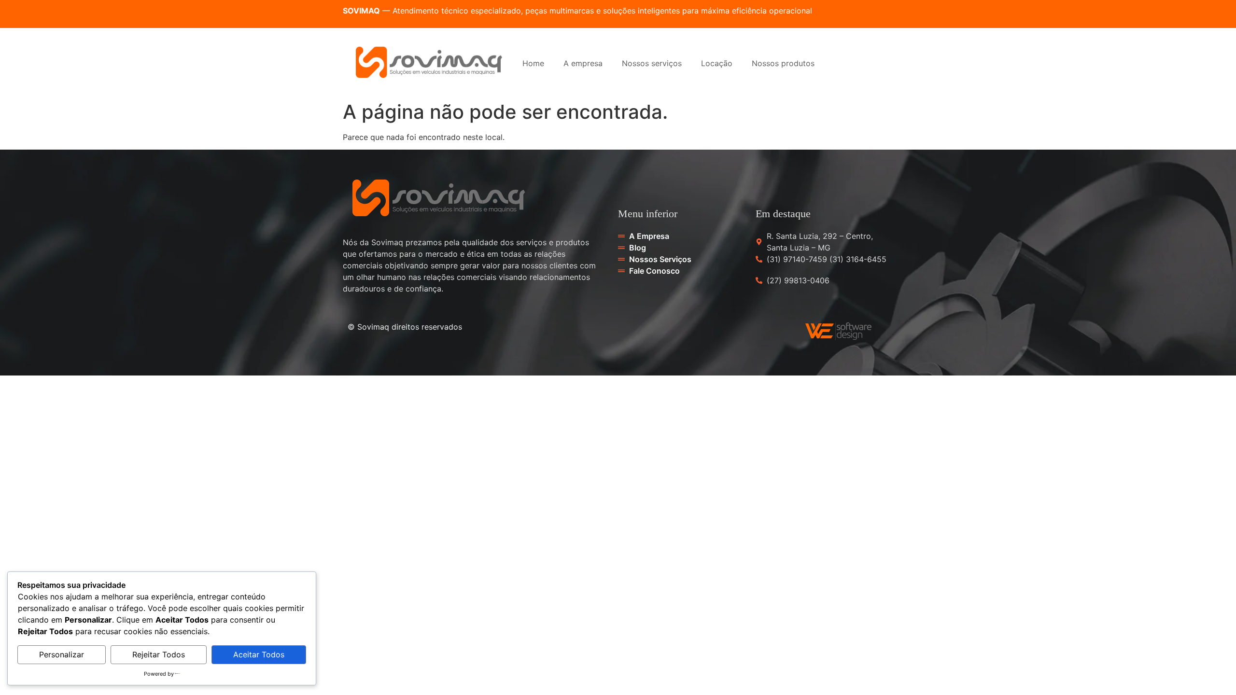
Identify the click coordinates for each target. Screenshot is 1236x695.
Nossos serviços (652, 63)
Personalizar (61, 654)
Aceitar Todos (258, 654)
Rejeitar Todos (158, 654)
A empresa (583, 63)
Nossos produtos (783, 63)
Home (533, 63)
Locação (716, 63)
